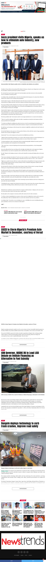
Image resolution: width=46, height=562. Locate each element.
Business (30, 555)
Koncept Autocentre (26, 207)
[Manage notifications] (43, 559)
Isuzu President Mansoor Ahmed (14, 207)
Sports (26, 555)
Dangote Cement (4, 470)
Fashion (22, 555)
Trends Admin (5, 236)
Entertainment (16, 555)
